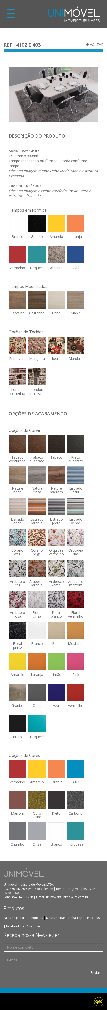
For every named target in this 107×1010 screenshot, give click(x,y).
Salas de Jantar (14, 918)
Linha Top (75, 918)
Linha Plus (93, 918)
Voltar (96, 44)
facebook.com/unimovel (23, 926)
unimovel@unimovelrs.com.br (67, 897)
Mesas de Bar (55, 918)
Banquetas (35, 918)
